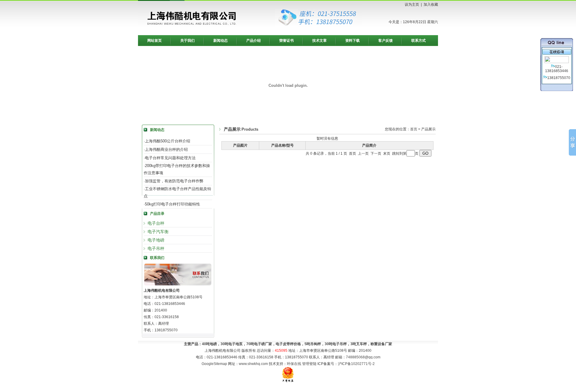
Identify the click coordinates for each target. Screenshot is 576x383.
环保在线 (294, 364)
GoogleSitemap (214, 364)
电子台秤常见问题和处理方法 (170, 158)
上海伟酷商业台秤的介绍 (166, 149)
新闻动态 (220, 40)
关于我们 (187, 40)
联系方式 (418, 40)
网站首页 (154, 40)
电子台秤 (156, 223)
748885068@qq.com (363, 357)
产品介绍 (253, 40)
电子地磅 (156, 240)
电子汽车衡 (158, 231)
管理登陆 (309, 364)
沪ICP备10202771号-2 (356, 364)
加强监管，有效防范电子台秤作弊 (174, 181)
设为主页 (412, 4)
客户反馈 (385, 40)
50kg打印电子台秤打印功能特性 (172, 204)
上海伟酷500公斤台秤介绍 (167, 141)
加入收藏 (431, 4)
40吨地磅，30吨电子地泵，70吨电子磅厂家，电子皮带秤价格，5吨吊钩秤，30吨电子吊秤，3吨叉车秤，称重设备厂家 (297, 344)
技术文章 (319, 40)
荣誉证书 (286, 40)
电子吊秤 (156, 248)
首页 (413, 129)
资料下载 (352, 40)
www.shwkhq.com (253, 364)
